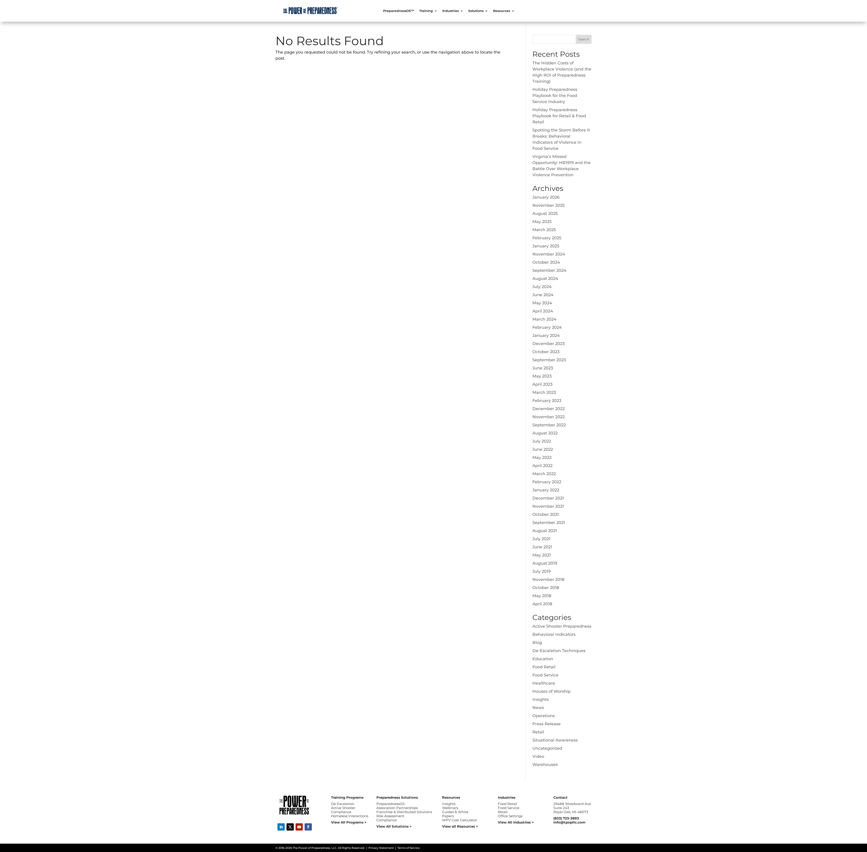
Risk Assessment (390, 816)
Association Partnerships (397, 808)
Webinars (450, 808)
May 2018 (541, 595)
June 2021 (542, 547)
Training (426, 11)
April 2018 (542, 603)
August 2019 (544, 563)
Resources (501, 11)
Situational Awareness (555, 740)
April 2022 (542, 465)
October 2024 (546, 262)
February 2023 (546, 400)
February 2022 (546, 481)
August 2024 (545, 278)
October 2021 (545, 514)
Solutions (476, 11)
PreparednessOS (390, 804)
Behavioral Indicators (554, 634)
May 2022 (542, 457)
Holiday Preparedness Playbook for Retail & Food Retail (559, 115)
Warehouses (545, 764)
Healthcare (543, 683)
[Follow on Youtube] (299, 827)
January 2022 (545, 490)
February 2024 (547, 327)
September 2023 (549, 359)
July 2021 (541, 538)
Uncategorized (547, 748)
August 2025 (545, 213)
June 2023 (542, 368)
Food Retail (543, 666)
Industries (450, 11)
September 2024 (549, 270)
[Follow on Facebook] (308, 827)
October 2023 (545, 351)
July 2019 (541, 571)
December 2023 (548, 343)
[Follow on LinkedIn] (281, 827)
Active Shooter (343, 808)
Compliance (341, 812)
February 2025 (546, 237)
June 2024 (542, 294)
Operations (543, 715)
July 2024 (542, 286)
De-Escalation (342, 804)
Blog (537, 642)
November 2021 (548, 506)
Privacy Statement (381, 848)
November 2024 (548, 254)
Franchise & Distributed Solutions (404, 812)
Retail (538, 732)
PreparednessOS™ (398, 11)
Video (538, 756)
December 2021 (548, 498)
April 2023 (542, 384)
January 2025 (545, 246)
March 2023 (544, 392)
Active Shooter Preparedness (561, 626)
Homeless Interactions (349, 816)
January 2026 (545, 197)
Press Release (546, 723)
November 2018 (548, 579)
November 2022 (548, 416)
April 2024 (542, 311)
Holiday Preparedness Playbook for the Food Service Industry (554, 95)
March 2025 (544, 229)
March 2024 (544, 319)
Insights (540, 699)
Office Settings (510, 816)
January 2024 (546, 335)
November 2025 (548, 205)
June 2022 (542, 449)
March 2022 (544, 473)
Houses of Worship (551, 691)
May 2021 (541, 555)
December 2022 (548, 408)
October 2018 (545, 587)
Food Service (545, 675)
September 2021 (548, 522)
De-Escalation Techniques (558, 650)
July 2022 (541, 441)
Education (542, 658)
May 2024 (542, 302)
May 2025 (542, 221)
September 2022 (549, 424)
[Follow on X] (290, 827)
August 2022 (545, 433)
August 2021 (544, 530)
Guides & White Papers (455, 814)
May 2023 (542, 376)
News (538, 707)
